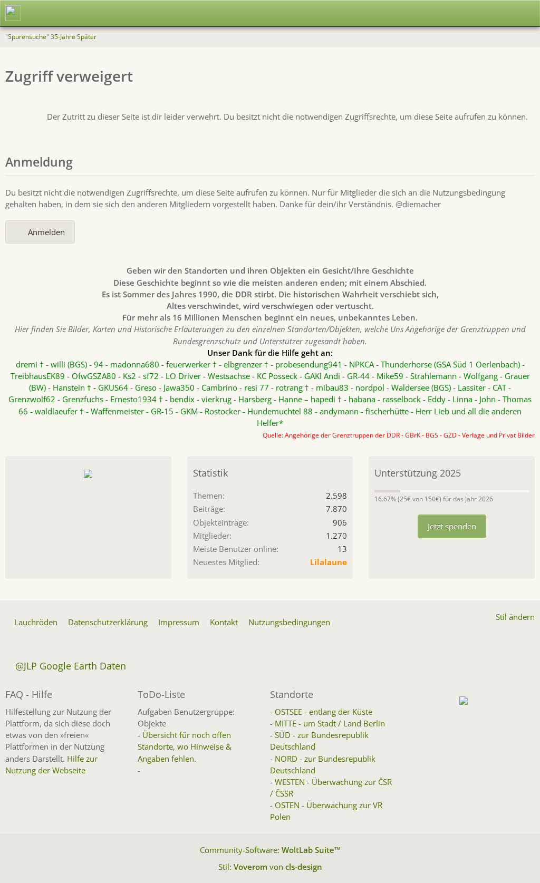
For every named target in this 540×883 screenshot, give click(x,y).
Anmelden (46, 232)
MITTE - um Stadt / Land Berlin (330, 723)
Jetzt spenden (452, 526)
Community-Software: (270, 850)
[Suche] (473, 13)
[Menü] (526, 13)
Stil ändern (515, 617)
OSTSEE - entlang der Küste (323, 711)
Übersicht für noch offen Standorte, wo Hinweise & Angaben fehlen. (185, 746)
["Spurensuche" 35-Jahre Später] (13, 13)
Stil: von (270, 866)
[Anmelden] (499, 13)
